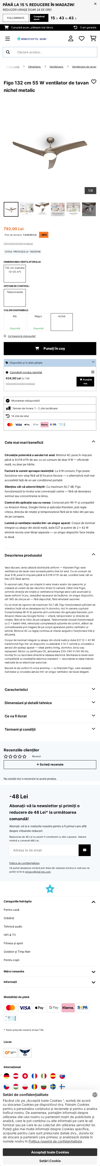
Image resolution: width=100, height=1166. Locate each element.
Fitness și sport (13, 943)
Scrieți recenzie (51, 764)
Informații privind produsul (18, 243)
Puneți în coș (54, 348)
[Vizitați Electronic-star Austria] (16, 1076)
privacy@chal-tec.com (38, 871)
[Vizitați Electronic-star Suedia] (53, 1086)
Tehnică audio (13, 926)
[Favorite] (81, 38)
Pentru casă (13, 66)
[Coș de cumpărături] (93, 38)
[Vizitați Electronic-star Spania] (53, 1076)
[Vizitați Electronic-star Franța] (34, 1076)
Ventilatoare (57, 66)
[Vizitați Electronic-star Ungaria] (16, 1086)
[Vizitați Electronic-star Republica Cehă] (6, 1086)
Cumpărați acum (39, 17)
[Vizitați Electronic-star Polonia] (25, 1086)
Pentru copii (11, 960)
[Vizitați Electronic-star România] (34, 1086)
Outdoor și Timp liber (17, 951)
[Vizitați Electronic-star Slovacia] (62, 1076)
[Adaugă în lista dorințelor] (93, 81)
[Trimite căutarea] (8, 52)
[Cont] (70, 38)
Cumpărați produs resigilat (26, 372)
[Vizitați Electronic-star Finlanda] (62, 1086)
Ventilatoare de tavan (84, 66)
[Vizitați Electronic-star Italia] (44, 1076)
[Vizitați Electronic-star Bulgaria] (44, 1086)
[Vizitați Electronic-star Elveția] (25, 1076)
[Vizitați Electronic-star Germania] (6, 1076)
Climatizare (34, 66)
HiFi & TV (10, 935)
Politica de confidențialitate (24, 863)
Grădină (9, 918)
